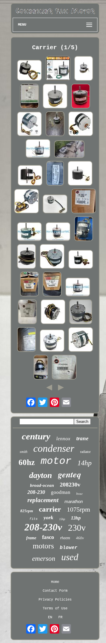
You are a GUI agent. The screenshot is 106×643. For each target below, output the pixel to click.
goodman (60, 492)
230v (77, 527)
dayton (40, 475)
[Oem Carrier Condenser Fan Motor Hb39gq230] (29, 97)
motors (43, 546)
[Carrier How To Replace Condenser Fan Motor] (69, 149)
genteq (69, 474)
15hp (62, 519)
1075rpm (78, 509)
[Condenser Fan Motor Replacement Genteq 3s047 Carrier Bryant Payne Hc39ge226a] (41, 368)
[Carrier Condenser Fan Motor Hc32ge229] (52, 285)
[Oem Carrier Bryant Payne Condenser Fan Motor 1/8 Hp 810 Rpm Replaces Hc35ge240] (29, 232)
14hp (84, 463)
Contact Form (55, 591)
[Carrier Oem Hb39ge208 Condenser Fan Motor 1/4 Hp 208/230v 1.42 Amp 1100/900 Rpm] (27, 312)
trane (82, 438)
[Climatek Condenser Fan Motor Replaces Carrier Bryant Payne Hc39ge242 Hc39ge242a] (58, 232)
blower (68, 547)
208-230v (43, 527)
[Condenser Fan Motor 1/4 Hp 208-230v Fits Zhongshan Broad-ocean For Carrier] (53, 312)
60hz (27, 462)
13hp (76, 517)
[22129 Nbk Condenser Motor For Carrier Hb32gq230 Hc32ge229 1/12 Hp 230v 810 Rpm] (55, 97)
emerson (43, 558)
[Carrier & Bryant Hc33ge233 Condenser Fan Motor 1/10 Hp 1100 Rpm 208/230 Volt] (52, 257)
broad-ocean (42, 485)
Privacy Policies (55, 600)
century (36, 436)
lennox (63, 438)
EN (50, 617)
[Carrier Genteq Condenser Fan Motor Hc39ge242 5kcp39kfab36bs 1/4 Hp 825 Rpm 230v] (55, 174)
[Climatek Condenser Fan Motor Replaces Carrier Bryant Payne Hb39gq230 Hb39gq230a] (38, 149)
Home (55, 582)
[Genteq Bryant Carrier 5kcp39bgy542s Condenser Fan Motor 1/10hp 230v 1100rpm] (55, 124)
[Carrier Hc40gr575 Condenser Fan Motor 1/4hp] (80, 260)
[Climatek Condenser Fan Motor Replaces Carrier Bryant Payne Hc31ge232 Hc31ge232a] (77, 288)
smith (23, 452)
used (69, 557)
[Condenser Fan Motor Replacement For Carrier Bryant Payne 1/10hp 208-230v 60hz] (29, 124)
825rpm (26, 511)
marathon (73, 501)
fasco (48, 537)
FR (60, 617)
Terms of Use (55, 608)
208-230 (36, 492)
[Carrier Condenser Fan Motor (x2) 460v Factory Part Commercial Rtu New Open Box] (64, 368)
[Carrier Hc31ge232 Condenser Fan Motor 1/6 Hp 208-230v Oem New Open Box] (29, 285)
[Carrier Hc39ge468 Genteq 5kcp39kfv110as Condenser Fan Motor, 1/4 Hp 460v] (55, 204)
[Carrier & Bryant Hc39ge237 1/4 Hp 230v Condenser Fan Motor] (80, 340)
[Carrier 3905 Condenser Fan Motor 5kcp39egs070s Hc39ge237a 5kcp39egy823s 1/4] (29, 71)
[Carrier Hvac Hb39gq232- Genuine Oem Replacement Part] (83, 69)
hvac (79, 493)
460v (80, 538)
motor (56, 461)
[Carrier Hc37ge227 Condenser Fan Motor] (83, 201)
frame (31, 538)
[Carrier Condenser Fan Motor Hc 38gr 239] (83, 229)
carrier (50, 509)
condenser (53, 448)
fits (33, 519)
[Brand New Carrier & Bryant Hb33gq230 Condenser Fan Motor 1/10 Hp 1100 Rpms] (26, 257)
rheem (65, 538)
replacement (43, 500)
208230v (70, 484)
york (48, 517)
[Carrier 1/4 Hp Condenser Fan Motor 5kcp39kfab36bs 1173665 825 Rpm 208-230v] (80, 312)
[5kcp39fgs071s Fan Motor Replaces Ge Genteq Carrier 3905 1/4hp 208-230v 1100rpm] (80, 124)
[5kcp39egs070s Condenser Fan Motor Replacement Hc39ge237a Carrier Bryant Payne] (30, 176)
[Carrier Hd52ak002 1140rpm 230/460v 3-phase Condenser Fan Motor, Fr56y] (26, 340)
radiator (85, 452)
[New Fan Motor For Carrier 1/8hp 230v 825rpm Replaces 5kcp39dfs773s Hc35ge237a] (80, 174)
